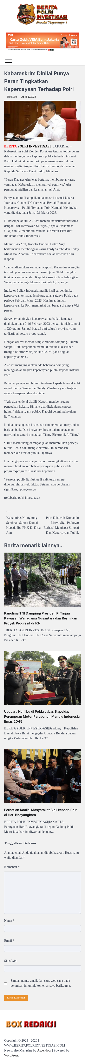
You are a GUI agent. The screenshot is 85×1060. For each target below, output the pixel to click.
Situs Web (10, 960)
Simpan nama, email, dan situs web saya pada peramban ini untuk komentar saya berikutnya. (41, 983)
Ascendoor (44, 1050)
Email (9, 940)
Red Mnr (12, 96)
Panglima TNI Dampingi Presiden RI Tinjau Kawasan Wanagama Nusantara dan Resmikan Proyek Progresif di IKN (40, 618)
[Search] (77, 60)
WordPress (11, 1055)
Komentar (12, 867)
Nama (9, 920)
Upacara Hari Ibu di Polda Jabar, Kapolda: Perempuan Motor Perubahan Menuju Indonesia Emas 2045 (42, 716)
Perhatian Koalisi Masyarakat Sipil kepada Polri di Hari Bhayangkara (40, 812)
